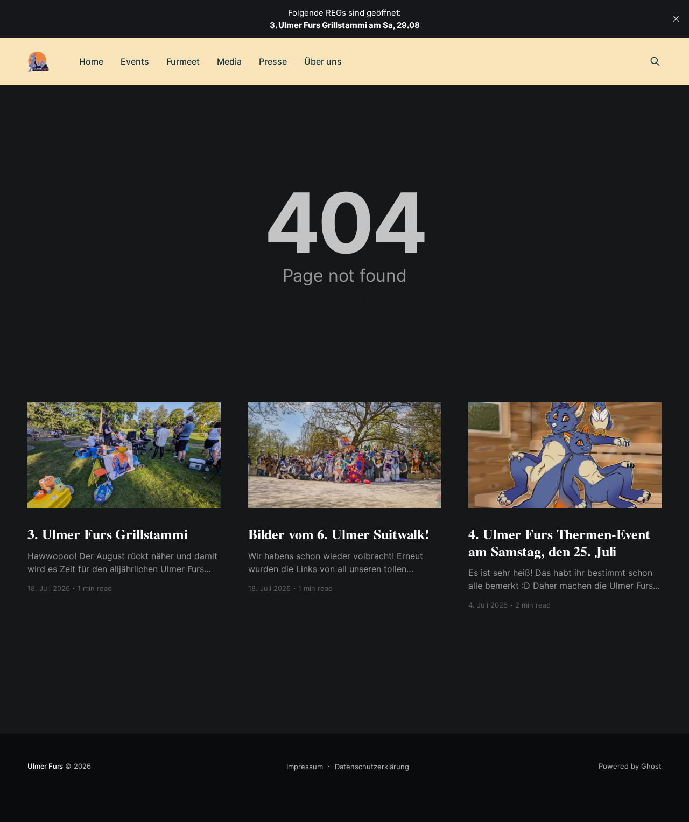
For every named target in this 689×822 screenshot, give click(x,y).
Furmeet (183, 61)
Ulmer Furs (45, 766)
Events (135, 61)
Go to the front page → (344, 295)
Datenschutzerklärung (372, 766)
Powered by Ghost (630, 766)
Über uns (323, 61)
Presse (273, 61)
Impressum (304, 766)
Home (91, 61)
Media (229, 61)
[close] (676, 18)
